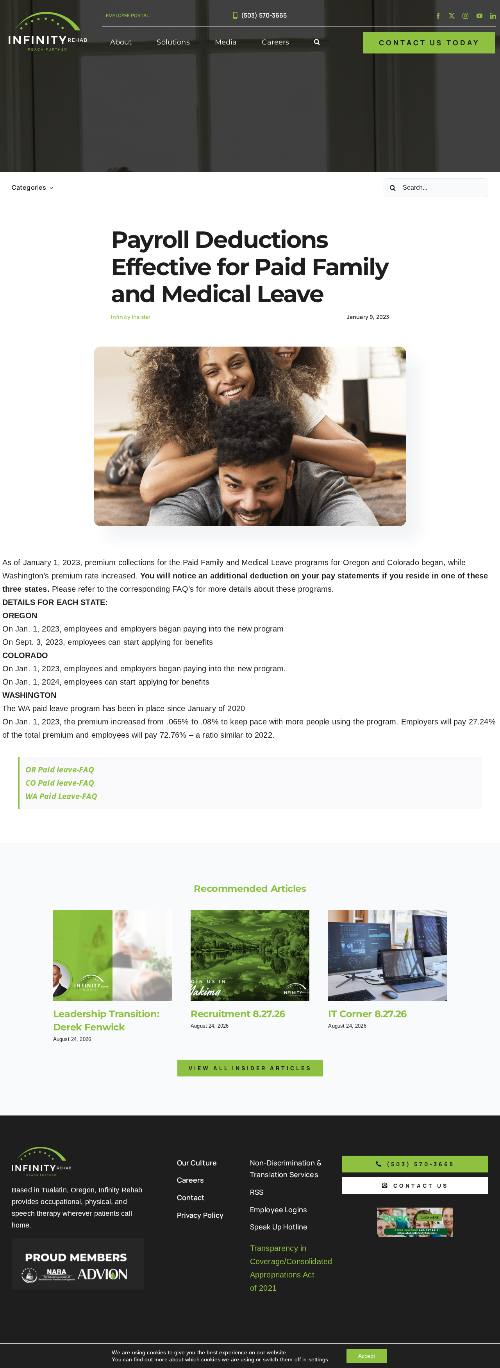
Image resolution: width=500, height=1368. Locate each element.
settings (318, 1359)
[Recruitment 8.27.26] (250, 955)
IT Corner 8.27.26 (367, 1013)
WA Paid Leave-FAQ (61, 796)
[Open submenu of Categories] (49, 187)
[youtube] (479, 16)
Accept (366, 1356)
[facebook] (438, 16)
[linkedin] (493, 16)
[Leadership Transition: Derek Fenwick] (112, 955)
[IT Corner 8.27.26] (387, 955)
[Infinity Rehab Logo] (48, 15)
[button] (317, 42)
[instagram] (465, 16)
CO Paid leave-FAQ (60, 782)
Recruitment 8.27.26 (238, 1013)
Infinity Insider (131, 316)
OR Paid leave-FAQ (60, 769)
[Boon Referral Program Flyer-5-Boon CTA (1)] (415, 1211)
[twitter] (452, 16)
